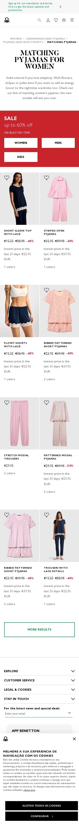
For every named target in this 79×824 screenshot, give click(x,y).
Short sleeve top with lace (18, 232)
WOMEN (21, 143)
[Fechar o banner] (74, 738)
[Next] (60, 6)
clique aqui (29, 789)
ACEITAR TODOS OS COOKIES (41, 805)
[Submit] (69, 712)
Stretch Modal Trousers (16, 457)
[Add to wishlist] (6, 178)
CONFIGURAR (40, 816)
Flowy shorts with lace (15, 344)
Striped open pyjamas (54, 232)
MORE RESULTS (40, 629)
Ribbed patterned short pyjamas (58, 344)
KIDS (20, 157)
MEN (58, 143)
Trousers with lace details (56, 569)
